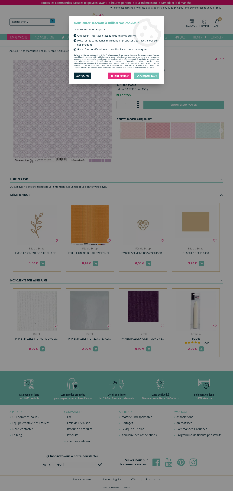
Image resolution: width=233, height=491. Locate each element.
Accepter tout (148, 76)
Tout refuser (121, 76)
